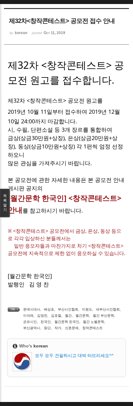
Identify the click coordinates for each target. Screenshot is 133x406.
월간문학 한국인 (66, 322)
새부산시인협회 (108, 309)
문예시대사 (31, 309)
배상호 (49, 309)
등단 (47, 328)
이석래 (28, 315)
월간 (68, 315)
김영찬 (42, 315)
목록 (5, 203)
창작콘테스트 (92, 328)
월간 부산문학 (103, 315)
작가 (57, 328)
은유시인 (30, 322)
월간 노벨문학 (93, 322)
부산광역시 (31, 328)
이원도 (87, 309)
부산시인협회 (68, 309)
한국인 (46, 322)
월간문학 (82, 315)
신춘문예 (72, 328)
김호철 (56, 315)
